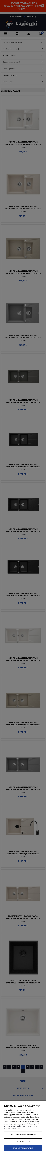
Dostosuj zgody (23, 1141)
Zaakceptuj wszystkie (23, 1148)
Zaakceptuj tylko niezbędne (23, 1134)
